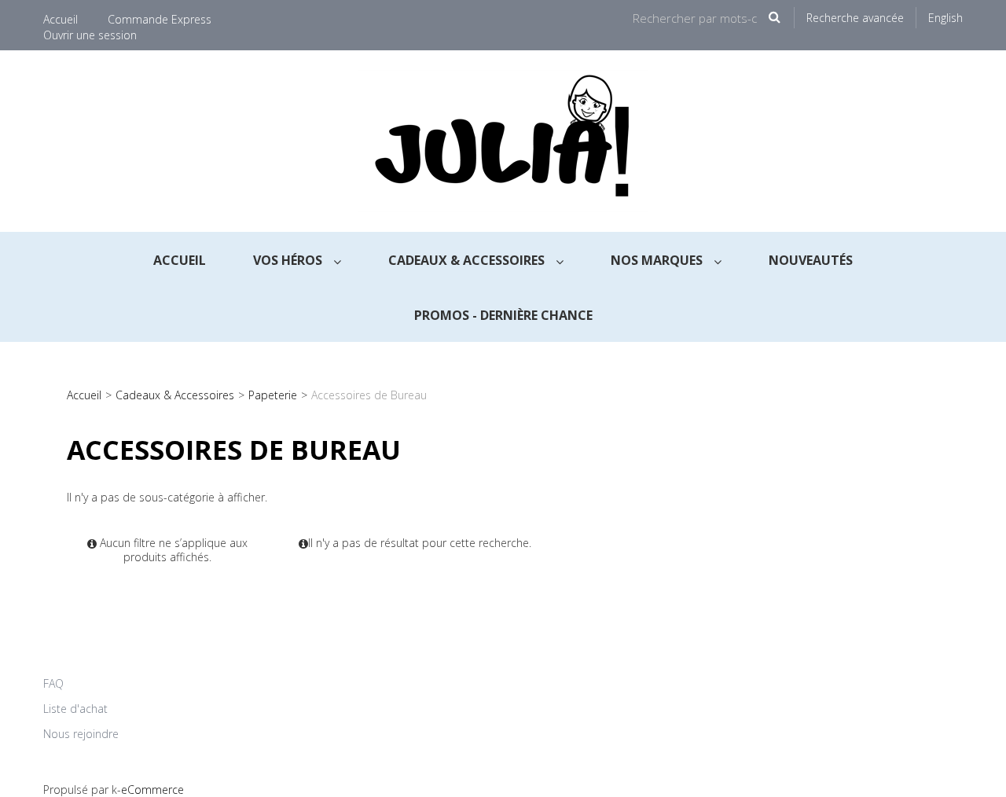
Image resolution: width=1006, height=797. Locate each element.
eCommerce (152, 789)
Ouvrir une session (90, 35)
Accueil (60, 19)
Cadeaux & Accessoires (468, 260)
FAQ (53, 683)
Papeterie (272, 394)
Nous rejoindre (81, 733)
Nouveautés (811, 260)
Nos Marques (658, 260)
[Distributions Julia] (503, 141)
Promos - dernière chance (503, 315)
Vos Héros (289, 260)
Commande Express (159, 19)
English (945, 17)
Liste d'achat (75, 708)
